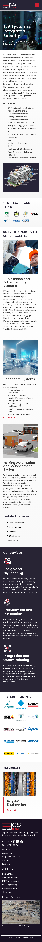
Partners (6, 864)
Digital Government (10, 888)
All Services (7, 892)
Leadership (7, 853)
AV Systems (11, 531)
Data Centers (7, 874)
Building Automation (15, 527)
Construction (12, 540)
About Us (6, 849)
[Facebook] (21, 841)
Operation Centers (10, 877)
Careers (5, 860)
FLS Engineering (13, 536)
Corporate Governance (12, 857)
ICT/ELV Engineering (15, 522)
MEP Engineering (9, 884)
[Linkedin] (13, 841)
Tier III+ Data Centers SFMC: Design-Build (18, 926)
